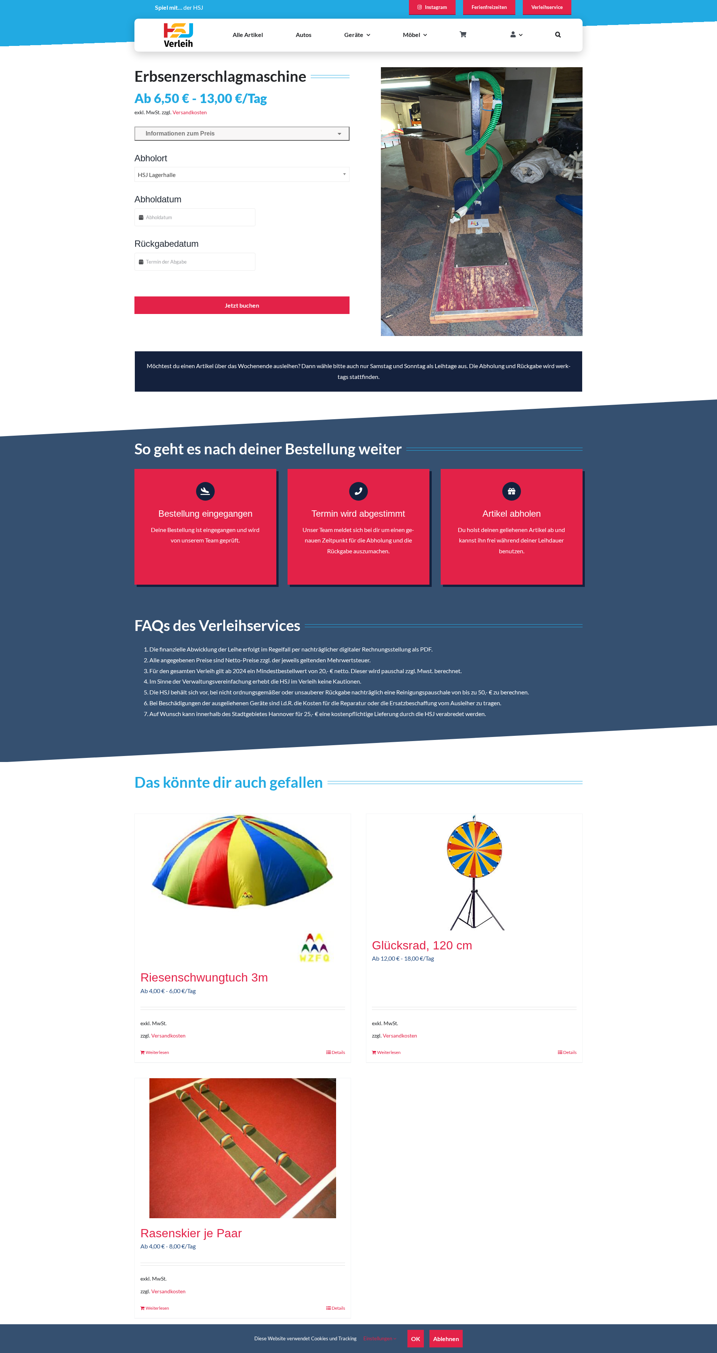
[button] (558, 35)
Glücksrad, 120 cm (422, 945)
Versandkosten (190, 112)
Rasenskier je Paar (191, 1233)
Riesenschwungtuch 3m (204, 977)
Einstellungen (378, 1338)
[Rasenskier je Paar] (243, 1148)
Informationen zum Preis (179, 133)
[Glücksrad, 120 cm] (474, 872)
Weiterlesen (157, 1052)
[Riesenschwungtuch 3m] (243, 888)
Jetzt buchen (242, 305)
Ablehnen (446, 1338)
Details (338, 1052)
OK (415, 1338)
